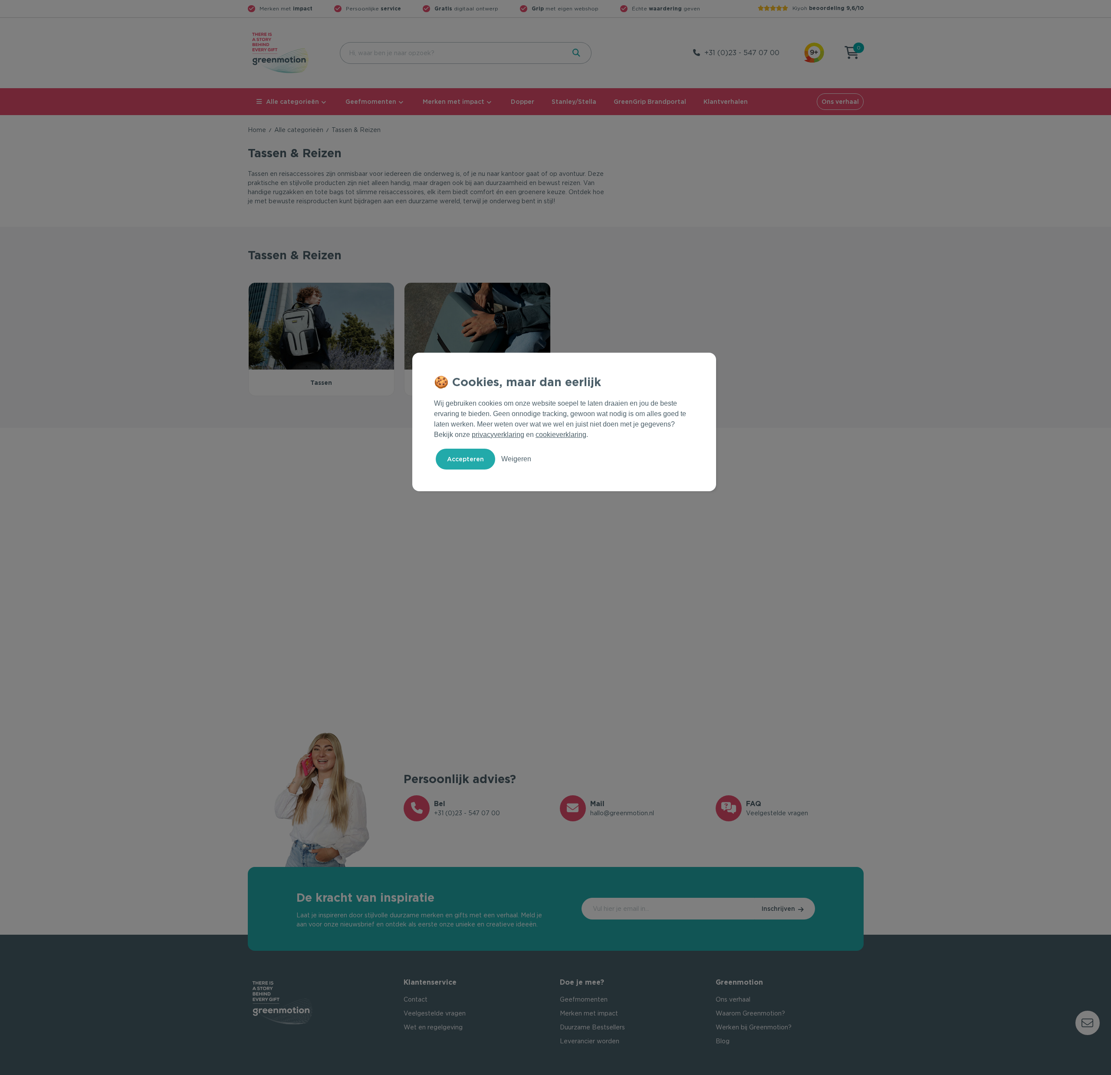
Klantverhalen (725, 101)
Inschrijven (778, 908)
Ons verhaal (840, 101)
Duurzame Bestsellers (592, 1027)
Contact (415, 999)
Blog (723, 1041)
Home (257, 129)
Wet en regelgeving (433, 1027)
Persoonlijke (373, 8)
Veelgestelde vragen (435, 1013)
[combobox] (452, 53)
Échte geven (666, 8)
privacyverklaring (498, 434)
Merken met (286, 8)
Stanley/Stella (574, 101)
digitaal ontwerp (466, 8)
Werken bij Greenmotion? (754, 1027)
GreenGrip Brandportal (650, 101)
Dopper (522, 101)
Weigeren (516, 459)
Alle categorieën (292, 101)
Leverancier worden (589, 1041)
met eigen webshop (565, 8)
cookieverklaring (561, 434)
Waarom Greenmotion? (750, 1013)
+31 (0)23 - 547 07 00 (741, 53)
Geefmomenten (370, 101)
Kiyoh (828, 8)
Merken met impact (453, 101)
